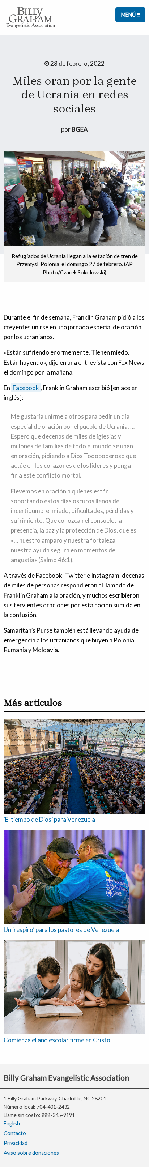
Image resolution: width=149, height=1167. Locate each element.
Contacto (15, 1133)
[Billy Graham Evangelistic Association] (31, 17)
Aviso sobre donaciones (31, 1153)
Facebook (26, 388)
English (12, 1123)
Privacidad (15, 1143)
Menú (129, 15)
